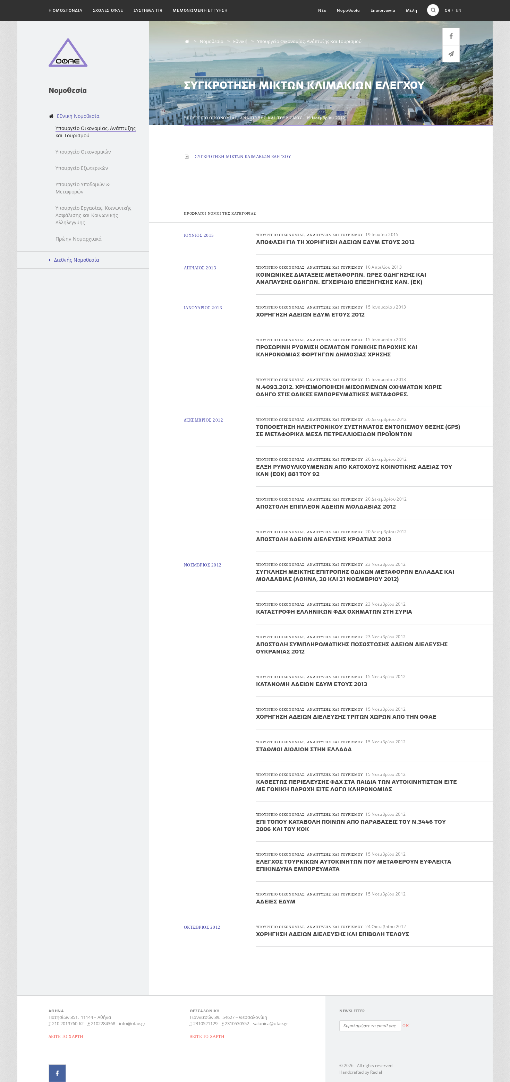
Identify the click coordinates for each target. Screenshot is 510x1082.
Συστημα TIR (148, 10)
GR (447, 10)
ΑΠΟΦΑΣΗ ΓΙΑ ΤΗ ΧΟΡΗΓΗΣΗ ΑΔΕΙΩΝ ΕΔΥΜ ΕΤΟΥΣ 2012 (335, 242)
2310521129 (205, 1023)
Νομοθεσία (348, 10)
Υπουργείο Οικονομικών (83, 151)
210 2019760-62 (68, 1023)
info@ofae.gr (132, 1023)
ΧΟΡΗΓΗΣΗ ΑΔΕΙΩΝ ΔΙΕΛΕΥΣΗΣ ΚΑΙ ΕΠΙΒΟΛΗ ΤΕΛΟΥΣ (332, 933)
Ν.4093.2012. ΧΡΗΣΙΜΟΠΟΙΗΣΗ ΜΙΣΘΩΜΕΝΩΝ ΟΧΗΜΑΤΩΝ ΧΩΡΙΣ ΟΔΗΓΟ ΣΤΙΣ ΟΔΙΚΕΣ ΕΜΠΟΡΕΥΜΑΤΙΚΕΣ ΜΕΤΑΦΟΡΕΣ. (349, 390)
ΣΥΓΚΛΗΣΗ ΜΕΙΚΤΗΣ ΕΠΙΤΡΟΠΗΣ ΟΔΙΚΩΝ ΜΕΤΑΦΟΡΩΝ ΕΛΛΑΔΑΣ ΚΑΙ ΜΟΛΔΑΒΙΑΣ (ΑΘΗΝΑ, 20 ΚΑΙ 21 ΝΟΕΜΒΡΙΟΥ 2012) (355, 575)
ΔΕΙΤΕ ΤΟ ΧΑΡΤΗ (66, 1036)
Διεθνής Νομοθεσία (76, 260)
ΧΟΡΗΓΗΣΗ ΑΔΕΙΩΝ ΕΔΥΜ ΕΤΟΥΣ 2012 (310, 314)
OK (405, 1026)
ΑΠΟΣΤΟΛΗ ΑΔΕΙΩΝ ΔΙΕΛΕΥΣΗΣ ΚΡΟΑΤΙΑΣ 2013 (323, 539)
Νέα (322, 10)
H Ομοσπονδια (66, 10)
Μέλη (411, 10)
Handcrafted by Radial (360, 1072)
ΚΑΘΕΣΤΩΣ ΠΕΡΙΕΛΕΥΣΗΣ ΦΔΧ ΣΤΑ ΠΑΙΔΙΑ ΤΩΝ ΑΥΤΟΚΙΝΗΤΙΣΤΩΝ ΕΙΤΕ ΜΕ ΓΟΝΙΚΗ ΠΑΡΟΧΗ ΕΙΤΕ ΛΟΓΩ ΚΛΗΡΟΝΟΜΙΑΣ (356, 785)
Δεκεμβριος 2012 (203, 420)
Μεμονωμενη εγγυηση (200, 10)
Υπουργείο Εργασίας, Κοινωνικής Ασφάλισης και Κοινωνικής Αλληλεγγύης (93, 215)
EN (458, 10)
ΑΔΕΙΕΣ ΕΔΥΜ (276, 901)
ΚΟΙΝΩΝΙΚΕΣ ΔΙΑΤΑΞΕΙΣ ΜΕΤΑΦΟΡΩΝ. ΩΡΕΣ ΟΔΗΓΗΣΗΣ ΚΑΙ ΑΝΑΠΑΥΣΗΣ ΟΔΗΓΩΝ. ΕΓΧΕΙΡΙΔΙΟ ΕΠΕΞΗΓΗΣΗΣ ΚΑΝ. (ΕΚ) (341, 278)
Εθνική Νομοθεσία (78, 116)
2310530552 (237, 1023)
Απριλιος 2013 (200, 268)
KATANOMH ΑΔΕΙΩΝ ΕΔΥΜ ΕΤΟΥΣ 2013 (311, 684)
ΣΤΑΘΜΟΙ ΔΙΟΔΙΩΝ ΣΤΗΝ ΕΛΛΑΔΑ (304, 749)
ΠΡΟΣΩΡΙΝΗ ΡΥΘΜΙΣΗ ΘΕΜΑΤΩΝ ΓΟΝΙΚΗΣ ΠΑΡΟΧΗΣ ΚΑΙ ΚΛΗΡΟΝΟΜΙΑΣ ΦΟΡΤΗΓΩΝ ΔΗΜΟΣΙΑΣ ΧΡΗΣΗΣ (336, 351)
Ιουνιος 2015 (199, 235)
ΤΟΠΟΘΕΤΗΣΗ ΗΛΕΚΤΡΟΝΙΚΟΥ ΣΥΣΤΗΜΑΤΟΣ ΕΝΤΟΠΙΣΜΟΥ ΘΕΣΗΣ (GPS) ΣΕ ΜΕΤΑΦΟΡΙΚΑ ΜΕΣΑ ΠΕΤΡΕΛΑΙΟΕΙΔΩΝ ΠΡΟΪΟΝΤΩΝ (358, 430)
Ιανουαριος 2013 (203, 308)
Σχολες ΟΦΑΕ (108, 10)
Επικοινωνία (383, 10)
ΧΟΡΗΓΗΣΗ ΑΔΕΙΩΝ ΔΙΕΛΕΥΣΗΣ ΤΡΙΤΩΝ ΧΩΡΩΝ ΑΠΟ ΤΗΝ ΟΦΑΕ (346, 716)
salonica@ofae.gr (270, 1023)
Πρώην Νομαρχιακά (79, 238)
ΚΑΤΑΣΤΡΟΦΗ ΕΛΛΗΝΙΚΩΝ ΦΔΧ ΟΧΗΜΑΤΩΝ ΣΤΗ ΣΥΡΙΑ (334, 611)
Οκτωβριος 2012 (202, 927)
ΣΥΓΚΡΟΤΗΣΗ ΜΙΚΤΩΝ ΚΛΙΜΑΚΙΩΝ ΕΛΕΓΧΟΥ (242, 156)
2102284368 (103, 1023)
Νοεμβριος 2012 (203, 565)
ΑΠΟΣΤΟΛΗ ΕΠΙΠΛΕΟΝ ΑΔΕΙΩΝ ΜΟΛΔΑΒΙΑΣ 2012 (326, 506)
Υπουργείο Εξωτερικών (82, 168)
